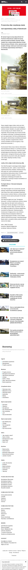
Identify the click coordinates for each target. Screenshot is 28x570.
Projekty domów (6, 372)
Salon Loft (5, 442)
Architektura (16, 552)
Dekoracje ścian (6, 389)
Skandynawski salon (7, 438)
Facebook (14, 555)
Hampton (4, 406)
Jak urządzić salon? (7, 435)
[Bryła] (4, 2)
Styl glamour (5, 408)
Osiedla (3, 496)
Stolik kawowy (6, 468)
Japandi (4, 426)
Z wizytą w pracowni (6, 532)
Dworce (3, 501)
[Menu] (26, 2)
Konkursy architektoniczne (8, 534)
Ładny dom (5, 550)
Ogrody (19, 550)
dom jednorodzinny (12, 232)
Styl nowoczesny (6, 428)
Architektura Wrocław (6, 483)
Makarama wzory (6, 391)
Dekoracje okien (6, 392)
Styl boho (4, 404)
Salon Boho (5, 440)
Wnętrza (24, 550)
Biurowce (3, 500)
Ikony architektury (5, 508)
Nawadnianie (5, 363)
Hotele (3, 515)
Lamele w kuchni (6, 456)
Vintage (4, 423)
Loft (3, 413)
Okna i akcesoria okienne (8, 380)
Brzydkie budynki (5, 488)
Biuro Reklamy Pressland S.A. (9, 542)
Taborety (4, 471)
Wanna (4, 396)
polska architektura (10, 18)
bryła (2, 18)
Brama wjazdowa (6, 382)
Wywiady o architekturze (7, 518)
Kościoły (3, 512)
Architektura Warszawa (7, 479)
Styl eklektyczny (6, 421)
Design (10, 552)
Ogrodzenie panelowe (8, 375)
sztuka (21, 232)
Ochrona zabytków (6, 530)
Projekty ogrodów (7, 365)
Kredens (4, 464)
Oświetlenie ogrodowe (8, 361)
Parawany (4, 469)
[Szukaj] (22, 2)
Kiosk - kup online (14, 8)
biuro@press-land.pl (6, 541)
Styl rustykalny (6, 411)
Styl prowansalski (7, 414)
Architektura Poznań (6, 484)
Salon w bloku (6, 437)
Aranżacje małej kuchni (8, 452)
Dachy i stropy (6, 378)
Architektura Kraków (6, 481)
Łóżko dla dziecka (7, 463)
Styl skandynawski (7, 409)
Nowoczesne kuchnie (8, 454)
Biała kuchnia (5, 449)
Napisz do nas (5, 544)
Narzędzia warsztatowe (8, 373)
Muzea (3, 510)
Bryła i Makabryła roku (7, 529)
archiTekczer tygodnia (7, 525)
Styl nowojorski (6, 425)
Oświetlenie (5, 397)
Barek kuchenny (6, 466)
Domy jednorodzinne (6, 495)
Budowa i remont (13, 550)
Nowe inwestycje (5, 517)
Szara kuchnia (6, 451)
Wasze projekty (5, 527)
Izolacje (4, 377)
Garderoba (5, 394)
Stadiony (3, 498)
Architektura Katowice (6, 486)
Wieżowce (4, 513)
